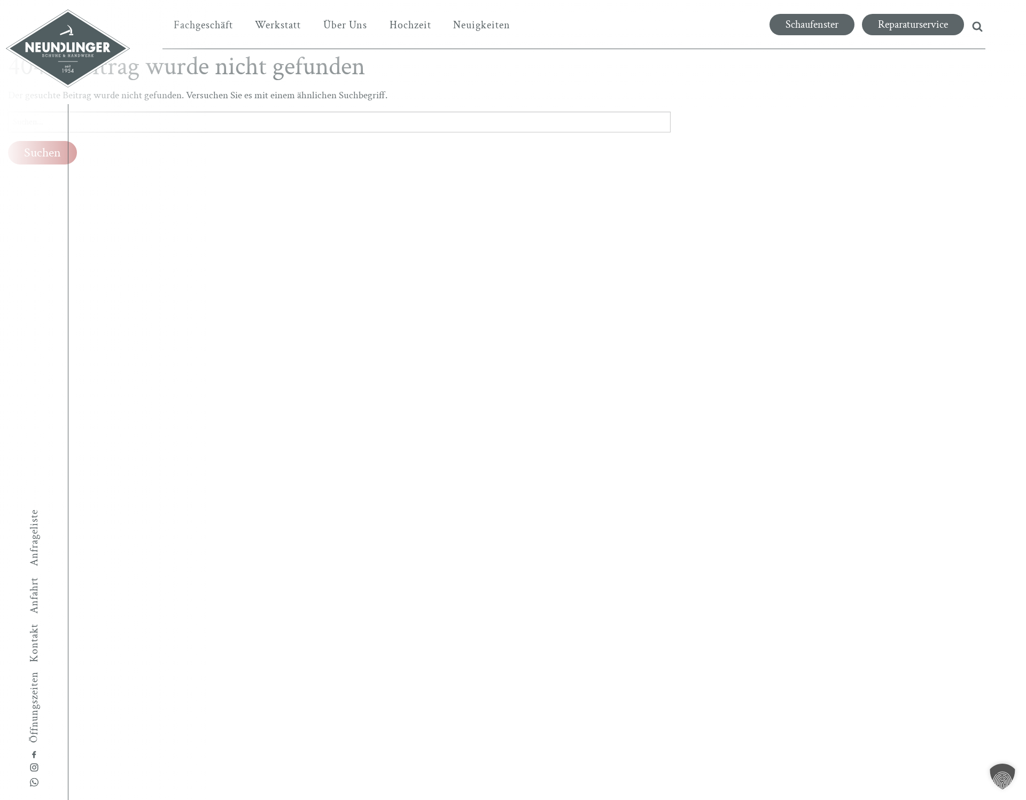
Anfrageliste (34, 537)
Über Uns (345, 25)
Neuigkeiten (481, 25)
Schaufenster (812, 25)
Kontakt (34, 643)
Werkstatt (278, 25)
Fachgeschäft (203, 25)
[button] (1002, 776)
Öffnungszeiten (34, 706)
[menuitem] (203, 25)
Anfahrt (34, 595)
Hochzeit (410, 25)
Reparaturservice (913, 25)
